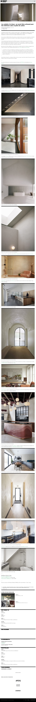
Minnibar (2, 616)
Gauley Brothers (7, 91)
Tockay (7, 156)
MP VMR (22, 62)
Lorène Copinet (5, 28)
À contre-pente (3, 626)
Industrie (2, 659)
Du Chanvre (12, 280)
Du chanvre (20, 47)
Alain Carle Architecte (28, 156)
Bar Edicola (3, 654)
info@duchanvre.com (8, 576)
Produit (17, 594)
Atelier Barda (3, 280)
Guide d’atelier (27, 47)
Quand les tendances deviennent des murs (22, 602)
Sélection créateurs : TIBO (19, 595)
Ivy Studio (21, 389)
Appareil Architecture (30, 90)
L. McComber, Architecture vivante (17, 446)
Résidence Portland (25, 546)
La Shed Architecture (4, 362)
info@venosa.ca (9, 578)
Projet (2, 611)
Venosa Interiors (3, 389)
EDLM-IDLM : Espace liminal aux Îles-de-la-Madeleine (9, 650)
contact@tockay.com (7, 577)
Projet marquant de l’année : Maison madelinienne (9, 619)
